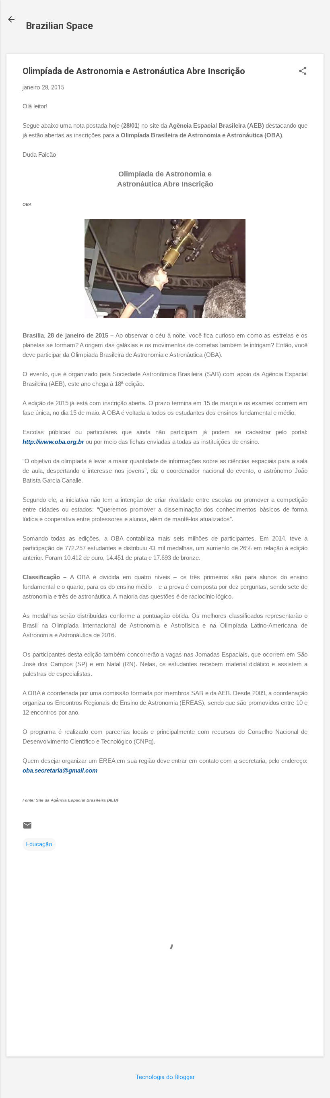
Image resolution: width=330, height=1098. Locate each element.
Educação (39, 844)
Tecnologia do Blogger (165, 1077)
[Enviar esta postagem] (27, 828)
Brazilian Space (59, 25)
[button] (302, 71)
